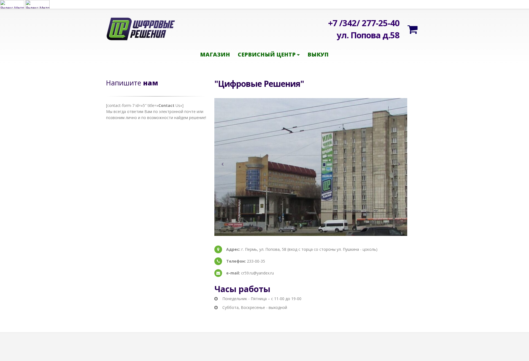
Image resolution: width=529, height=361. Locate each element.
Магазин (215, 54)
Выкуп (317, 54)
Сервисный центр (267, 54)
